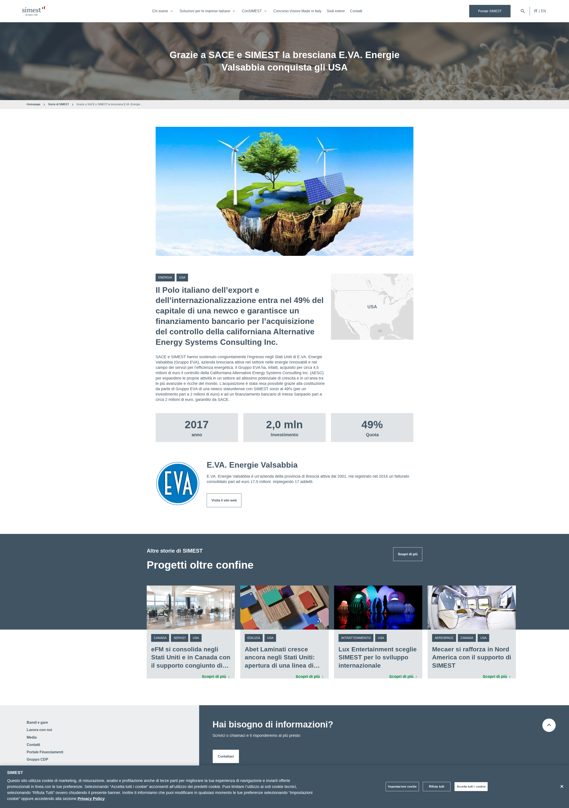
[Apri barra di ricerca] (522, 11)
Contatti (356, 11)
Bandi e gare (37, 722)
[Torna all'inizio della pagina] (549, 725)
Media (32, 737)
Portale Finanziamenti (45, 752)
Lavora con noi (39, 730)
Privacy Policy (91, 798)
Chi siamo (160, 11)
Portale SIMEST (490, 11)
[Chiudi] (562, 786)
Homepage (33, 104)
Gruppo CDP (37, 759)
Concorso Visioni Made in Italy (297, 11)
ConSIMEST (252, 11)
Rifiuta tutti (437, 786)
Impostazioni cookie (402, 786)
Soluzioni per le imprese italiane (205, 11)
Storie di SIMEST (58, 104)
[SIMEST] (33, 11)
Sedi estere (336, 11)
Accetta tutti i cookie (471, 786)
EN (543, 11)
